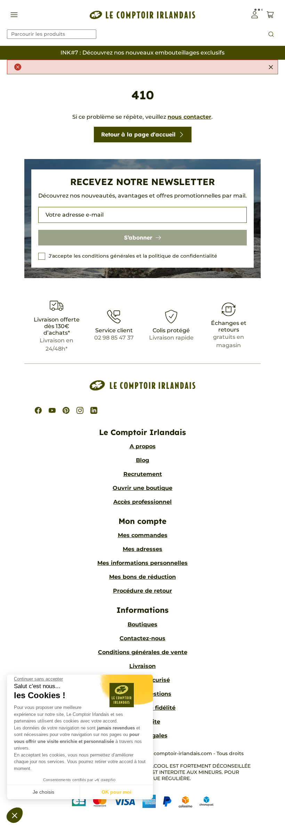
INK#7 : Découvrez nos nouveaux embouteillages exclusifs (142, 52)
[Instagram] (80, 410)
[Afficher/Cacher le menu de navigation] (14, 15)
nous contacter (189, 117)
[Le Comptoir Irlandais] (142, 14)
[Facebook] (38, 410)
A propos (143, 446)
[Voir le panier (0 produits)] (270, 15)
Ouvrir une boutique (142, 488)
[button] (14, 815)
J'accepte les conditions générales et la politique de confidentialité (133, 256)
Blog (142, 460)
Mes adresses (142, 549)
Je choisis (43, 792)
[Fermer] (271, 67)
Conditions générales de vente (142, 652)
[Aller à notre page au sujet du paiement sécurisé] (142, 801)
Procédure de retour (142, 590)
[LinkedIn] (94, 410)
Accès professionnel (142, 502)
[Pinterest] (66, 410)
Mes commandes (143, 535)
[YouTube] (52, 410)
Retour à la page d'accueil (138, 134)
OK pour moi (116, 792)
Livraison (142, 666)
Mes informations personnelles (142, 563)
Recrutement (142, 474)
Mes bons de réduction (142, 577)
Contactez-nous (142, 638)
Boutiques (142, 624)
